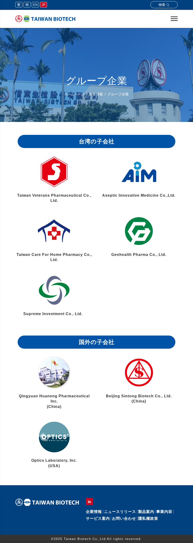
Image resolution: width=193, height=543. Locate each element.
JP (43, 5)
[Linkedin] (89, 501)
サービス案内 (98, 518)
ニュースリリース (120, 512)
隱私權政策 (148, 518)
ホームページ (74, 94)
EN (35, 5)
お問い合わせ (124, 518)
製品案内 (146, 512)
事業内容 (164, 512)
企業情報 (94, 512)
